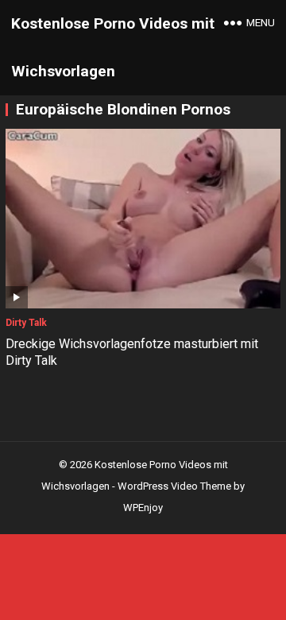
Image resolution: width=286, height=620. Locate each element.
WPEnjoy (143, 507)
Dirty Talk (26, 322)
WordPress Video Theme (174, 486)
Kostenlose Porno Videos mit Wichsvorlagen (112, 47)
